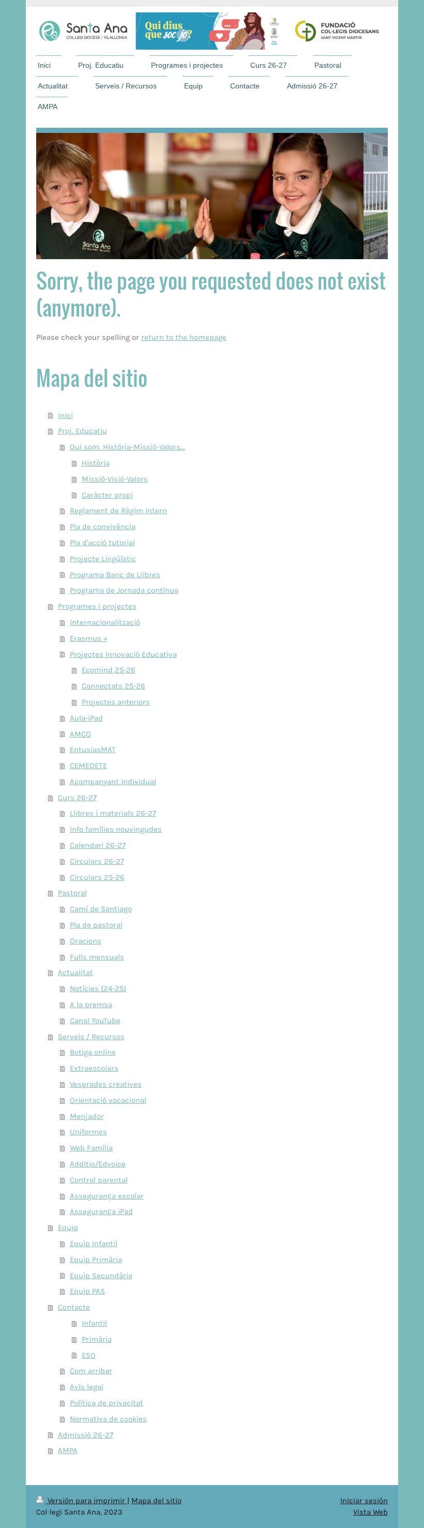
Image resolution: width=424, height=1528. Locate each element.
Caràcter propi (107, 495)
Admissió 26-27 (85, 1435)
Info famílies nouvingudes (116, 829)
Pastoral (72, 892)
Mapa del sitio (156, 1500)
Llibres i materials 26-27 (113, 813)
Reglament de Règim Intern (118, 510)
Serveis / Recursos (91, 1036)
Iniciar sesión (364, 1500)
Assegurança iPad (101, 1211)
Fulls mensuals (97, 957)
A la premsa (91, 1004)
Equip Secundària (101, 1275)
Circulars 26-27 (97, 861)
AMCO (80, 734)
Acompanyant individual (113, 781)
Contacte (74, 1307)
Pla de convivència (102, 526)
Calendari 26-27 (98, 845)
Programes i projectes (97, 606)
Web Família (91, 1147)
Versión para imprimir (86, 1500)
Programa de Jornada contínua (124, 590)
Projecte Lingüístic (103, 558)
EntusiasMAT (93, 749)
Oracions (85, 941)
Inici (65, 415)
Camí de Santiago (101, 908)
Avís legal (86, 1386)
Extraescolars (94, 1068)
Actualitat (75, 972)
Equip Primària (96, 1259)
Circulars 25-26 (97, 877)
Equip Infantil (93, 1243)
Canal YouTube (95, 1020)
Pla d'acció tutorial (102, 542)
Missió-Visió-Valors (115, 479)
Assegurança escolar (107, 1196)
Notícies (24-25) (98, 988)
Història (96, 463)
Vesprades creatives (106, 1084)
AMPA (68, 1450)
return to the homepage (183, 337)
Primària (97, 1339)
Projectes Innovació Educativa (123, 654)
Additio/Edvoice (98, 1164)
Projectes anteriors (116, 702)
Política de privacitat (106, 1402)
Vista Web (370, 1512)
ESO (89, 1355)
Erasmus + (89, 638)
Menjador (87, 1116)
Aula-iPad (86, 718)
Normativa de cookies (108, 1419)
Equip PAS (87, 1291)
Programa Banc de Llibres (115, 574)
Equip (68, 1227)
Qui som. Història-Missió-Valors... (127, 447)
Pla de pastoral (96, 925)
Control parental (99, 1180)
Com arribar (91, 1370)
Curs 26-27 (77, 797)
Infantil (94, 1323)
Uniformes (88, 1131)
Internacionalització (105, 622)
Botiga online (93, 1052)
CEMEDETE (88, 765)
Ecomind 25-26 (108, 670)
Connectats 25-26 (113, 686)
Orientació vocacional (108, 1100)
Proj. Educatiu (82, 431)
